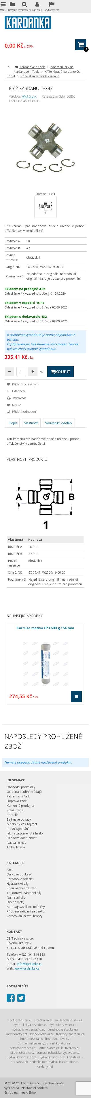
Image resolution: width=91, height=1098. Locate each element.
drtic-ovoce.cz (49, 1048)
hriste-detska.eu (31, 1039)
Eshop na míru (14, 1092)
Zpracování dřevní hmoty (24, 916)
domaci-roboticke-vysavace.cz (58, 1052)
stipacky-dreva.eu (41, 1034)
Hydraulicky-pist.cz (51, 1057)
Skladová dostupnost (22, 838)
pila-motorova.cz (22, 1052)
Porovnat (19, 398)
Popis (13, 423)
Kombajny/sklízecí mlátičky (26, 907)
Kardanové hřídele (32, 67)
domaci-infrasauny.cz (33, 1043)
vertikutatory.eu (61, 1043)
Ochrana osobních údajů (24, 792)
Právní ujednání (17, 829)
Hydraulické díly (17, 883)
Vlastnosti (31, 423)
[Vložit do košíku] (76, 696)
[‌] (11, 997)
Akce (10, 870)
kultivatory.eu (70, 1048)
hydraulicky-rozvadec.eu (30, 1025)
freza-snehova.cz (57, 1039)
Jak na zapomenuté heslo (25, 833)
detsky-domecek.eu (23, 1048)
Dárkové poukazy (19, 874)
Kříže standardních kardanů (40, 76)
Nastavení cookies (34, 1088)
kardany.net (45, 1066)
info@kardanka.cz (29, 964)
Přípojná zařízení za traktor (26, 911)
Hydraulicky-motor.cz (21, 1057)
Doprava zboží (17, 801)
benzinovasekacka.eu (62, 1029)
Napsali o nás (16, 842)
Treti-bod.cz (74, 1057)
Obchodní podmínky (21, 787)
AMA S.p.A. (29, 96)
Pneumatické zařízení (22, 888)
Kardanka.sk (19, 1062)
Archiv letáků (16, 847)
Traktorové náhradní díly (24, 893)
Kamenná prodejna (20, 805)
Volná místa (15, 810)
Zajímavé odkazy (19, 819)
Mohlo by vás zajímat (22, 824)
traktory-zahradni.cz (70, 1034)
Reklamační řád (18, 796)
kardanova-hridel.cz (68, 1020)
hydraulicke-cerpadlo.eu (29, 1029)
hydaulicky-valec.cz (62, 1025)
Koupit (62, 371)
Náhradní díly (16, 897)
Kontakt (12, 815)
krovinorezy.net (16, 1034)
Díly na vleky (15, 902)
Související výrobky (58, 423)
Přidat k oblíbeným (25, 384)
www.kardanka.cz (27, 968)
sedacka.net (38, 1062)
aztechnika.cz (43, 1020)
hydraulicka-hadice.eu (64, 1062)
